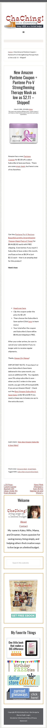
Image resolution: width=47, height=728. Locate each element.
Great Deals (32, 469)
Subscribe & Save (23, 472)
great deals (20, 166)
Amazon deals (22, 469)
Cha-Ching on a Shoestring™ (23, 22)
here (30, 321)
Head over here (19, 308)
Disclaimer (14, 718)
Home (10, 52)
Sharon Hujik (21, 715)
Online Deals (33, 472)
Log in (28, 715)
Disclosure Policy (25, 718)
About (23, 521)
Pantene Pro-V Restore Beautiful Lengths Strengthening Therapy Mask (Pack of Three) (21, 237)
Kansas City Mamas (21, 358)
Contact (23, 526)
